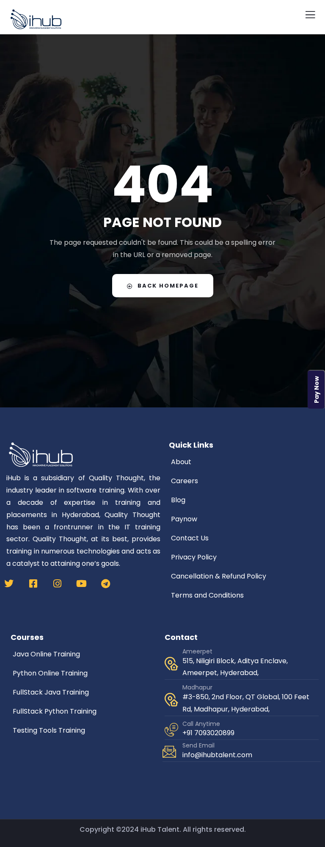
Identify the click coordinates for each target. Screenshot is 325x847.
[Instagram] (57, 583)
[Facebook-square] (33, 583)
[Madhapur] (171, 699)
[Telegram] (105, 583)
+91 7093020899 (208, 733)
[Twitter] (9, 583)
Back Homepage (168, 286)
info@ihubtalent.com (217, 755)
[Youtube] (81, 583)
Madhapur (197, 687)
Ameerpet (197, 651)
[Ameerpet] (171, 663)
